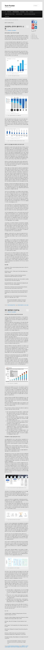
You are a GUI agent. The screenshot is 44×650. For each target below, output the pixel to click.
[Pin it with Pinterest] (33, 27)
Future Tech (9, 11)
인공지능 (21, 646)
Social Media (22, 11)
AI (5, 11)
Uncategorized (16, 645)
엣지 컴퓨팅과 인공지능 (12, 310)
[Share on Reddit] (35, 24)
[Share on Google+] (33, 24)
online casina (7, 16)
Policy (27, 11)
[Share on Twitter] (35, 22)
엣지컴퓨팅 (18, 646)
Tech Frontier (10, 5)
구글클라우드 (23, 645)
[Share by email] (33, 30)
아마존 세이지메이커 (13, 646)
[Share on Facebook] (33, 22)
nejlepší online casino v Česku (9, 14)
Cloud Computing (16, 11)
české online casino (19, 14)
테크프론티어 (14, 30)
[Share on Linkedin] (35, 27)
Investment (31, 11)
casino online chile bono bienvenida (29, 14)
